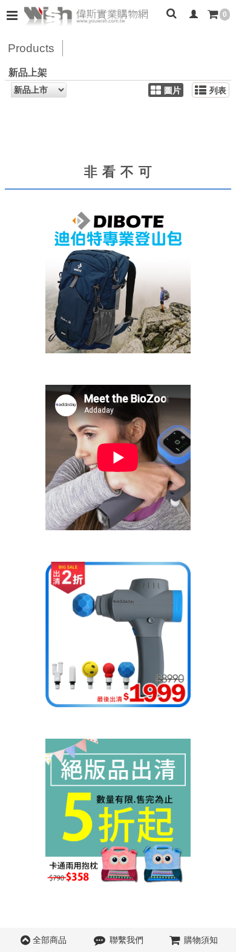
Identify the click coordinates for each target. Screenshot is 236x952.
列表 (217, 90)
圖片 (172, 90)
